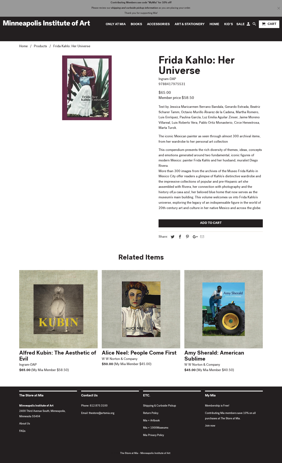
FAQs (22, 431)
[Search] (255, 25)
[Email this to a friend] (201, 237)
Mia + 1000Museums (155, 428)
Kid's (228, 24)
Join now (210, 426)
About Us (24, 424)
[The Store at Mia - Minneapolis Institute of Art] (46, 23)
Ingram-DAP (167, 79)
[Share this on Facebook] (179, 237)
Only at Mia (116, 24)
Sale (240, 24)
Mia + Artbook (151, 421)
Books (136, 24)
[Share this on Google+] (194, 237)
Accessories (158, 24)
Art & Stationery (190, 24)
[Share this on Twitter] (172, 237)
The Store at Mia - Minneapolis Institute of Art (145, 453)
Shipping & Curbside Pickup (159, 406)
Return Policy (150, 413)
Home (214, 24)
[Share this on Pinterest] (187, 237)
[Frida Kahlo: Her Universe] (86, 87)
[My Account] (249, 25)
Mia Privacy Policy (153, 435)
